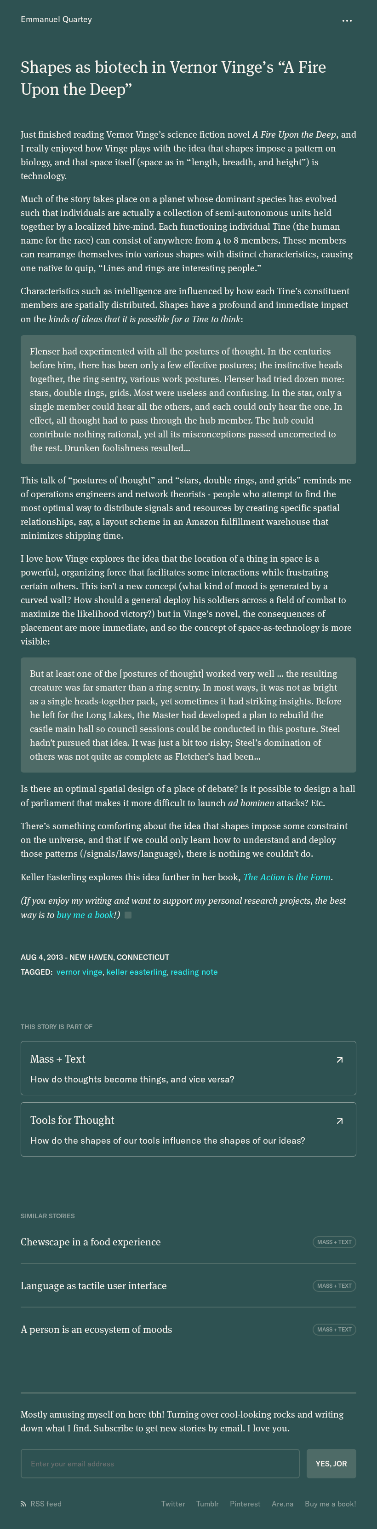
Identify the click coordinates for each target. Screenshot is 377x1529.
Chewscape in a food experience (91, 1241)
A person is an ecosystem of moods (96, 1329)
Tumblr (207, 1503)
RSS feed (46, 1503)
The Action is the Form (287, 876)
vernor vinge (80, 971)
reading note (194, 971)
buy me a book (85, 914)
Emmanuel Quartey (56, 19)
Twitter (173, 1503)
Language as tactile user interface (94, 1285)
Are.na (283, 1503)
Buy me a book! (330, 1503)
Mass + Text (334, 1241)
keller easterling (136, 971)
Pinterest (245, 1503)
